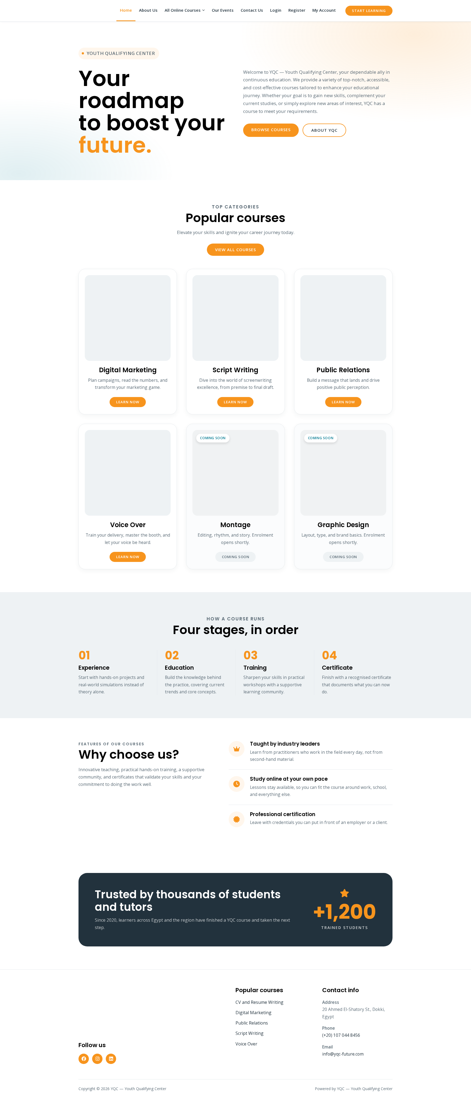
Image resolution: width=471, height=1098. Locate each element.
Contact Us (252, 10)
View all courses (235, 249)
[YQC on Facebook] (83, 1059)
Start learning (369, 10)
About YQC (324, 130)
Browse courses (271, 129)
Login (275, 10)
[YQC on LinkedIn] (111, 1059)
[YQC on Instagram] (97, 1059)
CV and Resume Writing (259, 1002)
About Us (148, 10)
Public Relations (251, 1023)
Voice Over (246, 1044)
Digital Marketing (253, 1013)
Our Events (223, 10)
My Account (324, 10)
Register (296, 10)
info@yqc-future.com (343, 1054)
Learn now (127, 401)
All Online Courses (183, 10)
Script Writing (249, 1033)
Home (126, 10)
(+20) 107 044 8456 (341, 1035)
